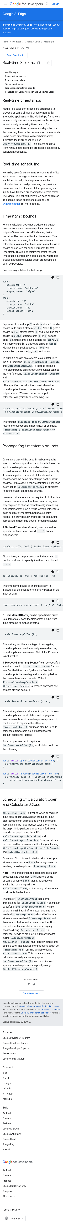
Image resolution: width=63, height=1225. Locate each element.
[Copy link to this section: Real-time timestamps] (44, 101)
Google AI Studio (11, 1128)
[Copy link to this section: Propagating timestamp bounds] (6, 451)
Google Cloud (9, 1139)
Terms (6, 1209)
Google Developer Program (16, 1038)
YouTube (7, 1099)
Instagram (8, 1083)
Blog (5, 1073)
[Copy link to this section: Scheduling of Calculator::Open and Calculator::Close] (43, 805)
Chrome (7, 1118)
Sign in (55, 4)
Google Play (9, 1144)
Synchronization (12, 203)
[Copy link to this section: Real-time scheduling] (42, 164)
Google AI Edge (14, 14)
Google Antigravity (12, 1134)
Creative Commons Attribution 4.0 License (39, 1006)
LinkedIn (7, 1088)
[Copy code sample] (57, 277)
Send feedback (15, 55)
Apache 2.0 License (51, 1009)
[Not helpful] (27, 48)
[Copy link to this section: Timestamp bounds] (40, 217)
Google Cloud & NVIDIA (14, 1058)
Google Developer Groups (15, 1043)
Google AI (7, 1191)
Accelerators (9, 1053)
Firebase (7, 1123)
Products (16, 42)
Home (5, 42)
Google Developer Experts (16, 1048)
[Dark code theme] (52, 277)
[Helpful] (22, 48)
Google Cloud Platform (14, 1186)
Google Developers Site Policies (36, 1013)
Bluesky (6, 1078)
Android (7, 1113)
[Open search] (47, 4)
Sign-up (15, 28)
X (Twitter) (8, 1093)
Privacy (16, 1209)
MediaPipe (49, 42)
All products (9, 1196)
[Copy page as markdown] (49, 63)
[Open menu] (5, 4)
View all (6, 1149)
